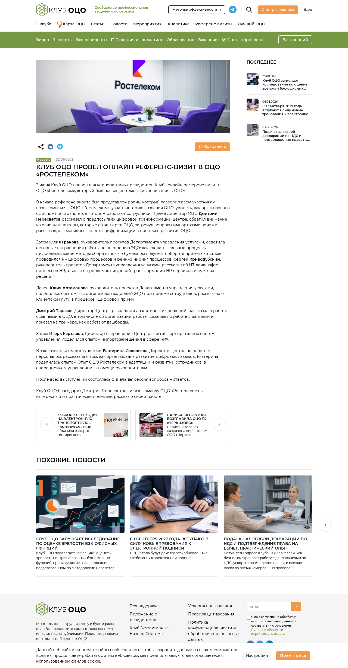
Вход (308, 9)
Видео (42, 39)
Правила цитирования (211, 614)
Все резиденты (91, 39)
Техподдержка (144, 605)
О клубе (43, 24)
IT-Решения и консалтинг (137, 39)
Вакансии (208, 39)
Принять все (293, 655)
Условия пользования (210, 605)
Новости (119, 24)
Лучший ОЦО (251, 24)
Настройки (257, 655)
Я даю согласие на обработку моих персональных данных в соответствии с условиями (273, 625)
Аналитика (178, 24)
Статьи (98, 24)
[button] (325, 525)
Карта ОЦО (74, 24)
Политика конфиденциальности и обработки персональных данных (214, 631)
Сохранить (215, 146)
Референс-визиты (213, 24)
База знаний (295, 39)
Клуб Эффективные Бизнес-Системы (149, 631)
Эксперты (62, 39)
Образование (180, 39)
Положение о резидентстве (144, 617)
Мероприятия (147, 24)
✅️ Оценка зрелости (242, 39)
